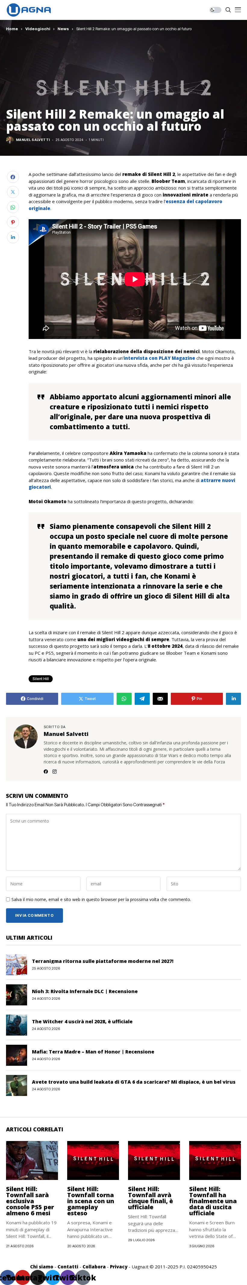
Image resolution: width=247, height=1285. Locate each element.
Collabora (94, 1267)
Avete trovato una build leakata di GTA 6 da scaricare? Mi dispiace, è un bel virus (134, 1082)
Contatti (68, 1267)
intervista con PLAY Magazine (159, 358)
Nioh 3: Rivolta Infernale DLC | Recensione (85, 991)
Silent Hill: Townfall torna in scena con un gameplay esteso (90, 1201)
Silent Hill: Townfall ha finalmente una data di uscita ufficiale (213, 1201)
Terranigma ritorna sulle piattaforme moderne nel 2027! (103, 961)
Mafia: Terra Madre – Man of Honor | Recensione (93, 1051)
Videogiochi (37, 28)
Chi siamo (41, 1267)
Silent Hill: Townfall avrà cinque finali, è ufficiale (150, 1198)
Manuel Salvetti (33, 140)
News (63, 28)
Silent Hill (41, 678)
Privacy (118, 1267)
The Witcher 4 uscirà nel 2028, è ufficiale (82, 1021)
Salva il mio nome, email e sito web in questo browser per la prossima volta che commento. (101, 899)
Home (12, 28)
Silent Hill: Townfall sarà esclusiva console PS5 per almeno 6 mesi (30, 1201)
